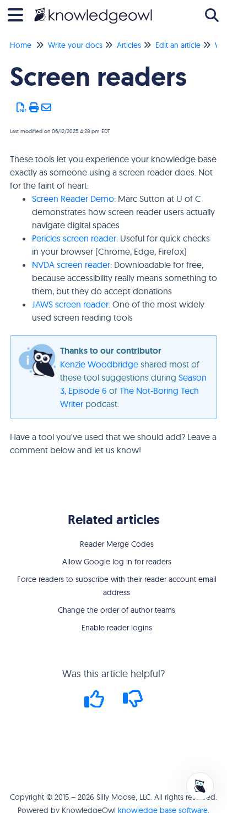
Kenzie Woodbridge (99, 364)
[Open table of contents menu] (19, 13)
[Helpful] (96, 702)
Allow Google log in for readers (116, 562)
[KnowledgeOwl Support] (93, 9)
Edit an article (178, 45)
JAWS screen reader (70, 304)
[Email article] (46, 107)
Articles (129, 45)
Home (20, 45)
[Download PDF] (21, 107)
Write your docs (75, 45)
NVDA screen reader (71, 264)
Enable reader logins (117, 628)
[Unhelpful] (133, 702)
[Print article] (34, 107)
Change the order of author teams (116, 610)
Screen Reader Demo (73, 198)
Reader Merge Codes (117, 544)
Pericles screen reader (74, 238)
